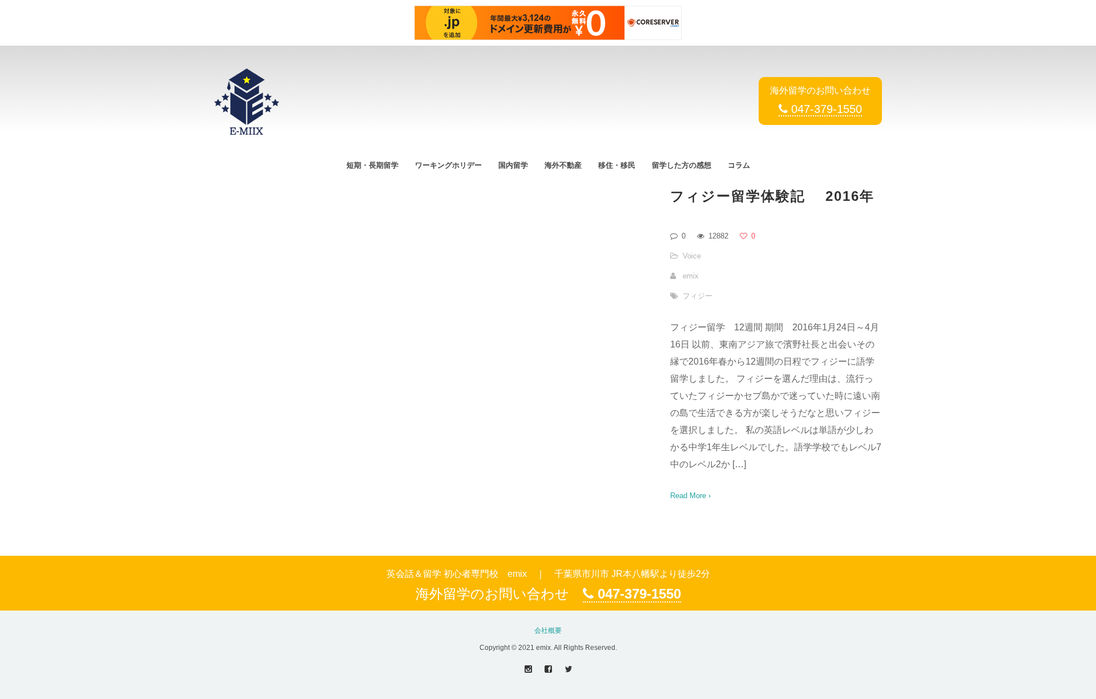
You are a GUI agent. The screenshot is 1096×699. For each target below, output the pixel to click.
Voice (692, 256)
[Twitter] (568, 669)
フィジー (697, 296)
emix (691, 276)
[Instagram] (528, 669)
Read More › (690, 495)
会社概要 (548, 631)
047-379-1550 (825, 109)
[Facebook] (548, 669)
